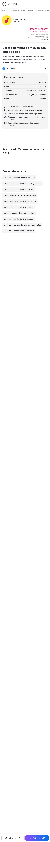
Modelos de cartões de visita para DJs (19, 178)
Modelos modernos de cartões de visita (20, 195)
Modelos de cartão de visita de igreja (19, 231)
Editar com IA (39, 838)
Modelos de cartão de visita (38, 11)
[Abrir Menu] (45, 4)
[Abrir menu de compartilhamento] (45, 68)
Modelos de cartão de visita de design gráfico (22, 184)
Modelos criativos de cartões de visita (19, 213)
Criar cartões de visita (17, 11)
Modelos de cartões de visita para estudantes (22, 225)
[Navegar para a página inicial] (13, 4)
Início (3, 11)
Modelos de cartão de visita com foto (19, 189)
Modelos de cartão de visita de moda (19, 207)
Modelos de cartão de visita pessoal (18, 219)
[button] (13, 838)
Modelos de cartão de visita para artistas (20, 201)
